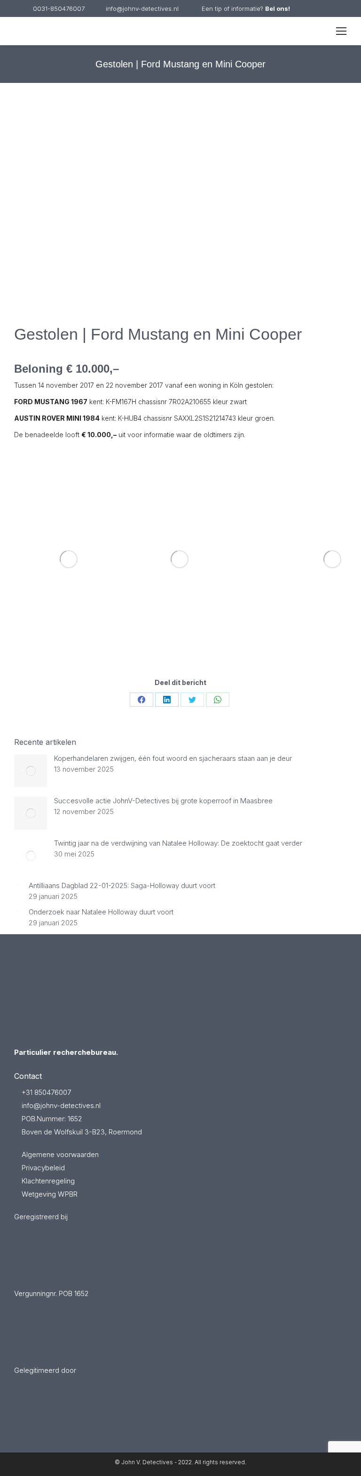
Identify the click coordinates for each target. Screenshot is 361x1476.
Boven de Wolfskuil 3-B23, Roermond (81, 1131)
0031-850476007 (59, 8)
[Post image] (30, 770)
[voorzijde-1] (179, 559)
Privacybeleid (43, 1167)
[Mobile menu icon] (341, 31)
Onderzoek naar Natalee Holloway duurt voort (101, 912)
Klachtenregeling (48, 1180)
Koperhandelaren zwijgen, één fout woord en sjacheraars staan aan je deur (173, 758)
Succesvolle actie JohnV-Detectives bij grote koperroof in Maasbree (163, 801)
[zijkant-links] (68, 559)
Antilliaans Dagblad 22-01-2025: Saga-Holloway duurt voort (122, 885)
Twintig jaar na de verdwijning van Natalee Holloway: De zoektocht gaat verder (178, 843)
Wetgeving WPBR (50, 1194)
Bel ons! (277, 8)
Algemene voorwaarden (60, 1154)
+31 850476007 (45, 1092)
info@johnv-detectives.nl (142, 8)
